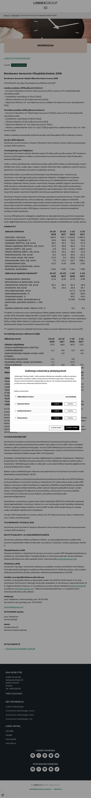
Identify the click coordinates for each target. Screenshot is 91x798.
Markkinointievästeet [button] (23, 411)
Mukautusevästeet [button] (22, 404)
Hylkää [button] (56, 404)
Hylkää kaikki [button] (56, 428)
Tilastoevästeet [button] (21, 418)
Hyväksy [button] (70, 404)
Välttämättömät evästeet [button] (24, 397)
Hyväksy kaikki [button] (71, 428)
